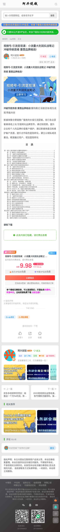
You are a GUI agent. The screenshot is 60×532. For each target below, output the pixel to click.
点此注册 (35, 292)
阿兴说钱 (15, 55)
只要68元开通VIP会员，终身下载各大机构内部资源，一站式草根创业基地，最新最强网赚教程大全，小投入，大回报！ (32, 31)
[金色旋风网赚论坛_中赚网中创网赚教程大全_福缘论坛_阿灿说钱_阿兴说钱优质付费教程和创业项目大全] (30, 3)
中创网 (17, 482)
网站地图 (42, 485)
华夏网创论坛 (30, 485)
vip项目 (13, 39)
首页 (6, 39)
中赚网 (8, 482)
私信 (53, 56)
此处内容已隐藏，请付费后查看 (31, 235)
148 (42, 355)
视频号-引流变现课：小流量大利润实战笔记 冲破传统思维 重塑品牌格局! (29, 47)
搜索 (52, 15)
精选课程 (24, 317)
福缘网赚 (37, 482)
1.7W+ (28, 355)
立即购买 (30, 277)
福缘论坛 (26, 482)
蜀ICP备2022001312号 (27, 489)
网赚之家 (48, 482)
